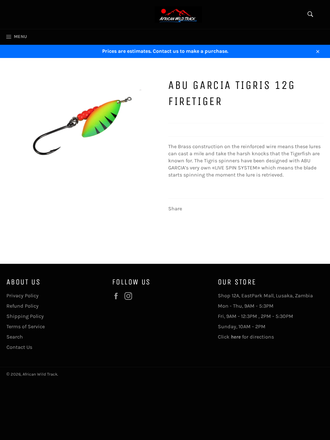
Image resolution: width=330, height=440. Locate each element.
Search (14, 337)
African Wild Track (40, 374)
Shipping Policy (25, 316)
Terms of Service (25, 326)
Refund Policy (22, 306)
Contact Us (19, 347)
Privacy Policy (22, 295)
